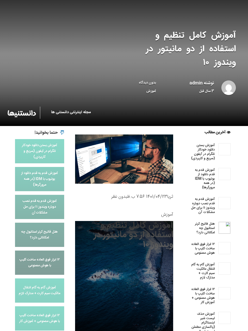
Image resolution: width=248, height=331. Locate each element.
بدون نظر (119, 196)
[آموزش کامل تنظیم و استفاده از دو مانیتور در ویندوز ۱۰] (124, 159)
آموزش (151, 91)
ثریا (170, 196)
